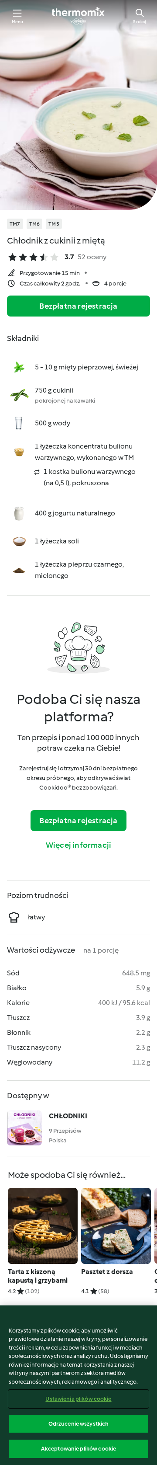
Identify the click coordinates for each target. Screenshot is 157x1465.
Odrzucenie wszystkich (78, 1423)
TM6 (34, 224)
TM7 (15, 224)
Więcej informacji (78, 845)
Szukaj (139, 21)
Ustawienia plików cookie (78, 1398)
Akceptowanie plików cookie (78, 1448)
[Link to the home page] (78, 15)
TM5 (53, 224)
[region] (78, 1385)
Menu (18, 21)
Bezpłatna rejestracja (78, 306)
